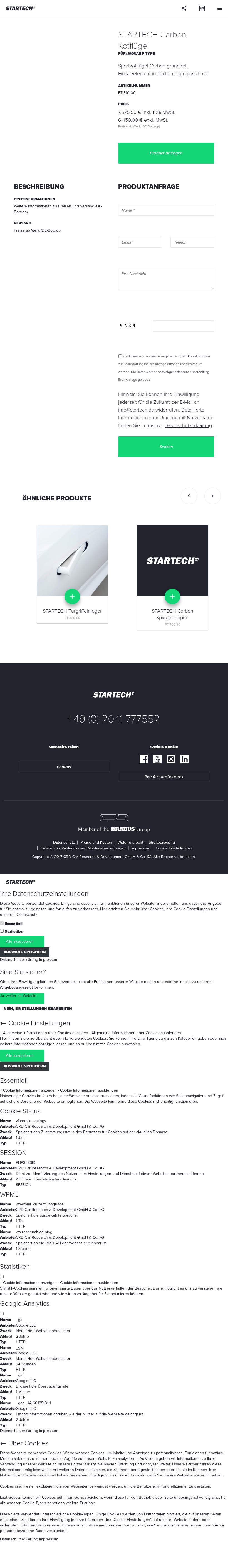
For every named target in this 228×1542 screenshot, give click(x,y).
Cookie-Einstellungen (192, 909)
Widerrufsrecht (130, 842)
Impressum (140, 848)
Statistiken (15, 931)
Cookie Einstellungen (174, 848)
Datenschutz (64, 842)
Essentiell (14, 923)
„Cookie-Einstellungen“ (132, 1519)
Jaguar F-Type (141, 53)
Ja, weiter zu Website (18, 995)
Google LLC (26, 1325)
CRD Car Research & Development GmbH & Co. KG (60, 1126)
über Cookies (152, 909)
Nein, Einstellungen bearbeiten (38, 1008)
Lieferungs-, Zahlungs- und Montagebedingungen (83, 848)
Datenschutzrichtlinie (80, 1525)
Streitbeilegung (162, 842)
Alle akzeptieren (20, 941)
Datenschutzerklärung (19, 959)
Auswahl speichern (25, 952)
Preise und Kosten (96, 842)
